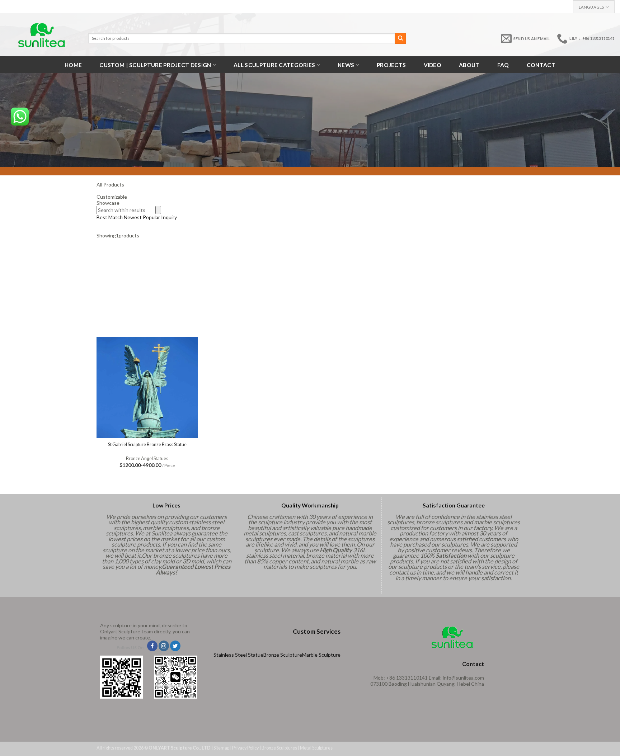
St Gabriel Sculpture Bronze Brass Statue (147, 444)
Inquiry (169, 217)
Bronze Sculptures (279, 748)
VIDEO (433, 65)
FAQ (503, 65)
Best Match (110, 217)
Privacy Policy (245, 748)
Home (73, 65)
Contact (541, 65)
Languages (591, 7)
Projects (391, 65)
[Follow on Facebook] (152, 646)
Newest (133, 217)
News (346, 65)
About (469, 65)
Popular (151, 217)
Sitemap (221, 748)
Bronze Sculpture (282, 655)
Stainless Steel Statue (238, 655)
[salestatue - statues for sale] (41, 35)
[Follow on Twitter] (175, 646)
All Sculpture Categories (274, 65)
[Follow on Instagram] (164, 646)
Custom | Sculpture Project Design (155, 65)
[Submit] (400, 38)
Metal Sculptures (316, 748)
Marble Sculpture (321, 655)
